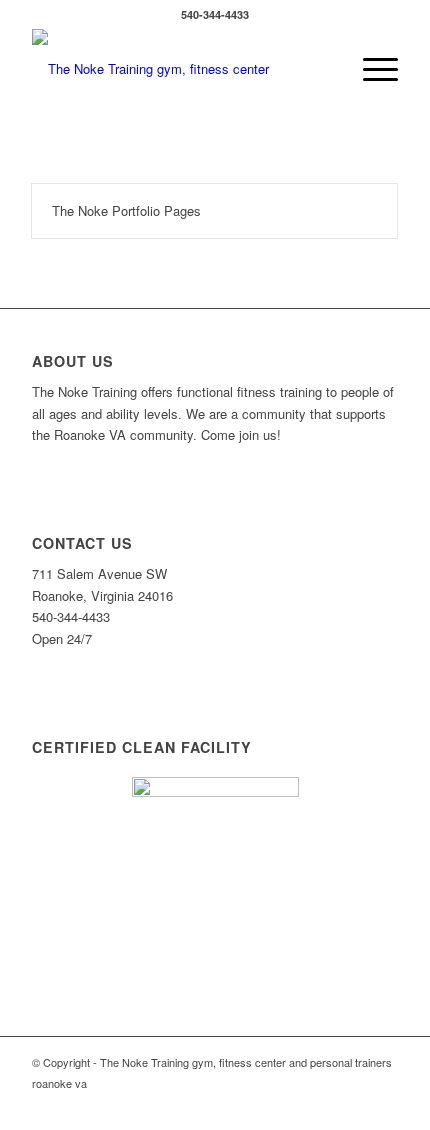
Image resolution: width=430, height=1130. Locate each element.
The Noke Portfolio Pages (126, 210)
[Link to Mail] (383, 1105)
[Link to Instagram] (353, 1105)
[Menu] (370, 69)
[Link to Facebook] (323, 1105)
